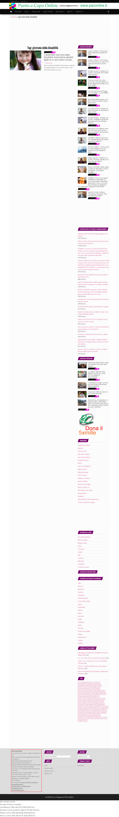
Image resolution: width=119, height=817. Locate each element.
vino (85, 720)
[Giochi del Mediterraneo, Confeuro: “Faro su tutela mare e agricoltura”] (82, 101)
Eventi (80, 463)
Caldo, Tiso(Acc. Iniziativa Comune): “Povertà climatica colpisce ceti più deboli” (98, 159)
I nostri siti (23, 1)
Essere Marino (82, 691)
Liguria (80, 604)
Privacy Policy (80, 765)
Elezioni (97, 688)
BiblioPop (86, 683)
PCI (96, 707)
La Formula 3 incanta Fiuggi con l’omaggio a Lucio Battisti (98, 92)
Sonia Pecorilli (87, 715)
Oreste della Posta (90, 704)
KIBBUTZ (70, 12)
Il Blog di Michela (83, 472)
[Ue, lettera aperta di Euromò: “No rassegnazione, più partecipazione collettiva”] (82, 140)
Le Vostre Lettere (83, 567)
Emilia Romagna (83, 598)
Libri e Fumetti (82, 475)
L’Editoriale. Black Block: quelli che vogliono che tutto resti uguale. (98, 364)
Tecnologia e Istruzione (85, 490)
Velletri (80, 720)
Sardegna (81, 622)
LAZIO (26, 12)
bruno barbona (95, 683)
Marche (80, 610)
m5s (97, 696)
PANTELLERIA (36, 12)
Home (14, 17)
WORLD (80, 643)
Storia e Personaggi (84, 484)
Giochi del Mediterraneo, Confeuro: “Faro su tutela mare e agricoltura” (98, 101)
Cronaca (80, 558)
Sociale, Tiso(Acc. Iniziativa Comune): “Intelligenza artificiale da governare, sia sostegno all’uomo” (98, 120)
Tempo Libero (82, 493)
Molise (80, 613)
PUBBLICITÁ (79, 12)
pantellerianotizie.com (17, 788)
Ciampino (92, 685)
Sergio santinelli (101, 712)
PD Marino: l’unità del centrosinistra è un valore (93, 334)
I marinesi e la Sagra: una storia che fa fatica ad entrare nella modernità (98, 384)
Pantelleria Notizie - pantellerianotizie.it (21, 786)
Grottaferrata (101, 693)
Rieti (79, 555)
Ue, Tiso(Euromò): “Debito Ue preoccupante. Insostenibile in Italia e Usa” (98, 110)
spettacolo (96, 715)
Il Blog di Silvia (82, 469)
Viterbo (80, 552)
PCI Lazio (102, 707)
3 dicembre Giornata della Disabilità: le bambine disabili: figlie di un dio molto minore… (58, 57)
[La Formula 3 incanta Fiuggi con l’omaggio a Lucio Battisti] (82, 93)
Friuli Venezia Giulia (84, 601)
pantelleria (101, 704)
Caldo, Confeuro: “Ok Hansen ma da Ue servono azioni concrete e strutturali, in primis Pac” (98, 62)
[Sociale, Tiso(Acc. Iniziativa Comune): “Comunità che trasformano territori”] (82, 73)
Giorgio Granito (91, 693)
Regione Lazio (82, 543)
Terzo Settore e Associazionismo (88, 499)
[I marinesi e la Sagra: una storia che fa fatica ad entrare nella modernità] (82, 385)
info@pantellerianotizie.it (18, 790)
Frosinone (81, 549)
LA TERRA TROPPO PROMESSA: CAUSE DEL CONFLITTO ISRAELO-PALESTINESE (97, 374)
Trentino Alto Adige (84, 631)
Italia (79, 583)
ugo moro (104, 718)
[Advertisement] (59, 31)
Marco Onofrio (82, 699)
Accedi (45, 765)
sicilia (80, 715)
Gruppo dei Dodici (83, 696)
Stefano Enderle (94, 718)
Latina (80, 546)
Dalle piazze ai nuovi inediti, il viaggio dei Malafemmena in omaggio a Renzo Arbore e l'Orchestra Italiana (93, 342)
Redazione (48, 63)
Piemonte (81, 616)
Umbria (80, 634)
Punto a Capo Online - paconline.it (29, 782)
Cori (92, 688)
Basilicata (81, 589)
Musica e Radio (82, 481)
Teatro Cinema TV (83, 487)
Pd (107, 707)
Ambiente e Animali (84, 445)
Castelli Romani (83, 685)
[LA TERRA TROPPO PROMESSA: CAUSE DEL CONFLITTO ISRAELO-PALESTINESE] (82, 374)
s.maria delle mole (89, 712)
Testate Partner (14, 1)
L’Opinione (81, 564)
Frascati (102, 691)
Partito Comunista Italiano (86, 707)
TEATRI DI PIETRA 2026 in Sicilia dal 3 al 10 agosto (93, 307)
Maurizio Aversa (100, 699)
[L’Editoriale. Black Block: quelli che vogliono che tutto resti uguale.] (82, 365)
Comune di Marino (83, 688)
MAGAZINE (18, 12)
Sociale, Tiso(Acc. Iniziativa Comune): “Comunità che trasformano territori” (98, 73)
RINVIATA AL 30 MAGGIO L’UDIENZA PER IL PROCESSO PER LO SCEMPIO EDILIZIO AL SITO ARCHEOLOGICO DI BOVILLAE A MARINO (98, 403)
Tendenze (81, 496)
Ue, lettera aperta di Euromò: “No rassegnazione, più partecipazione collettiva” (98, 139)
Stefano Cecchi (83, 718)
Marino (91, 699)
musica (101, 702)
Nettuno (80, 704)
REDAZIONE (60, 12)
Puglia (80, 619)
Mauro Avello (93, 702)
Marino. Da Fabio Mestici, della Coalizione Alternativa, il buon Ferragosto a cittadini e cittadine (98, 169)
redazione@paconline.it (17, 784)
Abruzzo (80, 586)
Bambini (80, 448)
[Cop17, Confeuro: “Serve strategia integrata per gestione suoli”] (82, 53)
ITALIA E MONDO (48, 12)
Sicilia (79, 625)
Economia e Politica (84, 457)
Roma (80, 712)
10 (96, 369)
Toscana (80, 628)
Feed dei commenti (48, 771)
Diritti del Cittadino (84, 454)
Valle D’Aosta (82, 637)
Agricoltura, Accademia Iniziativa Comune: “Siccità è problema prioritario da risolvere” (98, 130)
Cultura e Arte (82, 451)
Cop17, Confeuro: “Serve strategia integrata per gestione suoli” (98, 52)
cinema (99, 685)
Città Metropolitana (84, 537)
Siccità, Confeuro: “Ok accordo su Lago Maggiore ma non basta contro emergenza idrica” (98, 149)
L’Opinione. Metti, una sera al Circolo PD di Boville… (98, 393)
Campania (81, 595)
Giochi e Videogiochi (84, 466)
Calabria (80, 592)
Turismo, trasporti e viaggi (86, 502)
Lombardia (81, 607)
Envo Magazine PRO (60, 797)
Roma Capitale (82, 540)
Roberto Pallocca (100, 710)
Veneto (80, 640)
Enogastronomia (83, 460)
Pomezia (81, 710)
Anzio (80, 683)
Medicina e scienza (84, 478)
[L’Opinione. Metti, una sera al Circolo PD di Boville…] (82, 394)
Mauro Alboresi (83, 702)
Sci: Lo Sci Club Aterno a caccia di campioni (92, 658)
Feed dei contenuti (48, 768)
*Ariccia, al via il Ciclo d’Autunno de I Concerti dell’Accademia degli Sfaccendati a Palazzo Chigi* (98, 82)
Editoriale (81, 561)
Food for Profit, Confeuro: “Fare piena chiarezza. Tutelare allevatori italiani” (97, 194)
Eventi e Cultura (93, 691)
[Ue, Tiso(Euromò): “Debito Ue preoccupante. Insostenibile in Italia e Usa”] (82, 111)
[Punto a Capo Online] (11, 11)
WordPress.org (48, 773)
